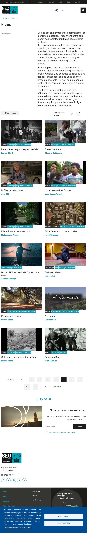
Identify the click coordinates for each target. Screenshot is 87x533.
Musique (19, 145)
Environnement (13, 311)
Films (13, 18)
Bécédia (51, 2)
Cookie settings (27, 528)
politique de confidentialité (67, 432)
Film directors (9, 506)
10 (28, 387)
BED (60, 2)
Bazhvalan (40, 2)
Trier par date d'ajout (59, 114)
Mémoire (63, 352)
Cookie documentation (11, 528)
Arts (3, 268)
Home (5, 18)
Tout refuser (63, 516)
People (6, 501)
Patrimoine (27, 145)
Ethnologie (11, 145)
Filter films (11, 113)
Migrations (20, 186)
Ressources (36, 491)
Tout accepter (63, 523)
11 (36, 387)
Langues (19, 352)
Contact (34, 495)
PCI (68, 2)
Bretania (77, 2)
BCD (30, 2)
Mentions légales (37, 500)
